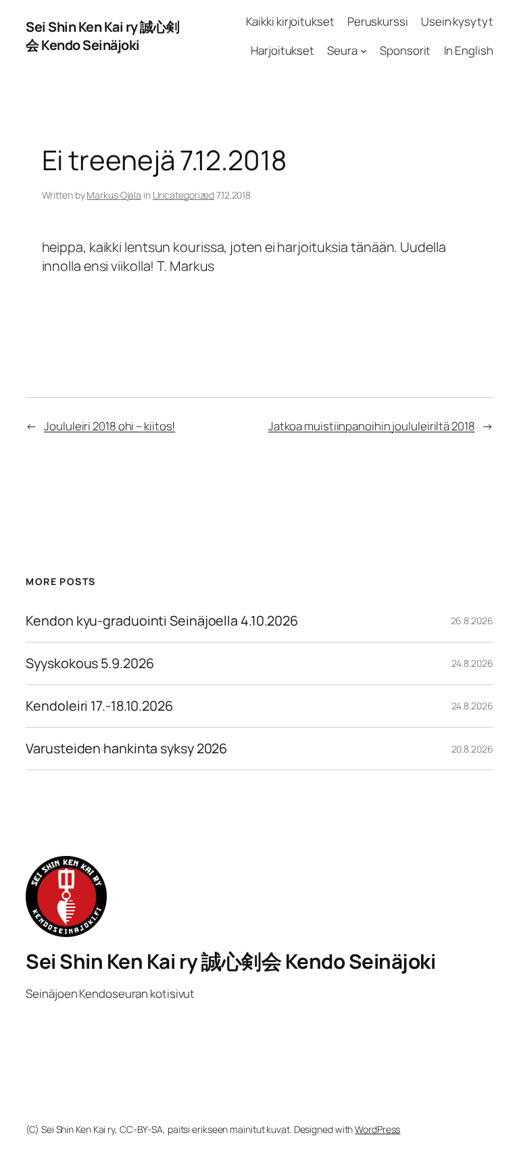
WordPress (377, 1129)
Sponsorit (405, 50)
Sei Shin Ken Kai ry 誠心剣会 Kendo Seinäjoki (103, 36)
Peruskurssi (377, 21)
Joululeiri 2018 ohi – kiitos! (109, 426)
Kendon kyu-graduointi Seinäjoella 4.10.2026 (162, 620)
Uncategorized (184, 194)
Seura (342, 50)
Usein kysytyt (457, 21)
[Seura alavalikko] (363, 50)
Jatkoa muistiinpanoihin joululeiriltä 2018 (371, 426)
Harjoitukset (282, 50)
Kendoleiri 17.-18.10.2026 (99, 706)
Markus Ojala (113, 194)
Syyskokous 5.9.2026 (89, 663)
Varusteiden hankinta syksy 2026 (126, 748)
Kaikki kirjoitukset (290, 21)
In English (468, 50)
